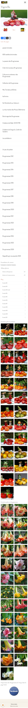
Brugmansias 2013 (8, 163)
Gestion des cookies (14, 706)
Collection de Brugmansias (10, 83)
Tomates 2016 (13, 300)
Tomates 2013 (13, 286)
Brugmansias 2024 (8, 236)
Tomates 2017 (13, 303)
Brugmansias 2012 (8, 156)
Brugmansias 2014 (8, 169)
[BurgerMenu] (25, 2)
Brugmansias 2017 (8, 189)
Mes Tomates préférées (9, 90)
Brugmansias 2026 (8, 249)
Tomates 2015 (13, 296)
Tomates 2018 (13, 307)
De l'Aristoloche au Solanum (11, 103)
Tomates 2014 (13, 293)
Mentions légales (14, 704)
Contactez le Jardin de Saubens (8, 265)
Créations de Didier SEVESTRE (11, 123)
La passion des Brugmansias (11, 61)
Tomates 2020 (13, 314)
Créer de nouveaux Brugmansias (12, 68)
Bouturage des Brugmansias (11, 116)
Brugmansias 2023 (8, 229)
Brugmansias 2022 (8, 223)
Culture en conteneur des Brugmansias (10, 75)
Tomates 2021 (13, 317)
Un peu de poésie (8, 149)
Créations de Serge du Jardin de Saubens (12, 131)
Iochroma (5, 96)
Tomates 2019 (13, 310)
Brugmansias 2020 (8, 209)
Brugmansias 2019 (8, 203)
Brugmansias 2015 (8, 176)
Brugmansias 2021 (8, 216)
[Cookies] (3, 705)
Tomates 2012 (13, 283)
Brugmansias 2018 (8, 196)
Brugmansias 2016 (8, 183)
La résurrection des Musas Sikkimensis (14, 110)
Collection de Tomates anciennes (13, 275)
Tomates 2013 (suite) (13, 290)
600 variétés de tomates (10, 54)
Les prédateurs (7, 138)
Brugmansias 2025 (8, 243)
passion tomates (7, 48)
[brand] (4, 2)
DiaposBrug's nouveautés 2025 (12, 256)
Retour (14, 30)
